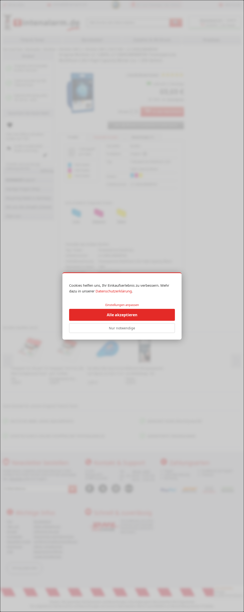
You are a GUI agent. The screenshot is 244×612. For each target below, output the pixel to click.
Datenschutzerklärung (114, 291)
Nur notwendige (122, 328)
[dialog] (122, 306)
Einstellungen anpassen (122, 305)
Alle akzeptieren (122, 314)
